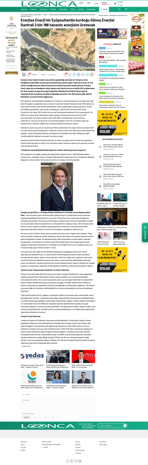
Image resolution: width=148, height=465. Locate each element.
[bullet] (47, 417)
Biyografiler (91, 9)
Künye (73, 9)
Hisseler (78, 447)
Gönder (26, 417)
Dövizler (78, 444)
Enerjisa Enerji (26, 346)
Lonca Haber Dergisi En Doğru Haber (31, 14)
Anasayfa (24, 9)
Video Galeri (103, 444)
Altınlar (77, 442)
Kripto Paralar (80, 450)
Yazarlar (53, 9)
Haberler (34, 9)
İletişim (81, 9)
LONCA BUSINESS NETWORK (51, 444)
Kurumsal (43, 9)
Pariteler (78, 453)
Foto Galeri (103, 442)
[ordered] (45, 417)
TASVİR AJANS (46, 442)
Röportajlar (63, 9)
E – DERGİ (104, 9)
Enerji (45, 14)
